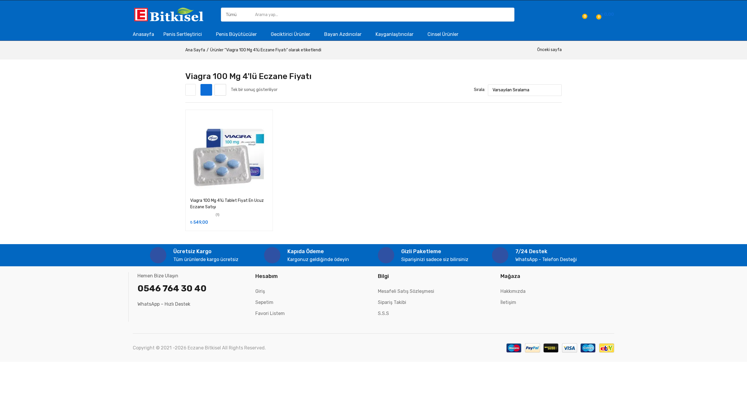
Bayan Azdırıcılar (343, 34)
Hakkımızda (513, 291)
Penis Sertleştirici (183, 34)
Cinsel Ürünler (442, 34)
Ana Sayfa (195, 50)
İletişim (508, 302)
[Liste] (220, 90)
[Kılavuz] (206, 90)
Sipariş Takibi (392, 302)
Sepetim (264, 302)
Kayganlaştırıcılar (395, 34)
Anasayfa (143, 34)
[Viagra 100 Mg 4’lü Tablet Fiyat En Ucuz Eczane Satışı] (229, 153)
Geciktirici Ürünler (291, 34)
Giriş (260, 291)
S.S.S (383, 313)
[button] (604, 14)
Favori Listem (270, 313)
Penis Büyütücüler (237, 34)
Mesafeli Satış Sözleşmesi (406, 291)
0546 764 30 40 (172, 288)
